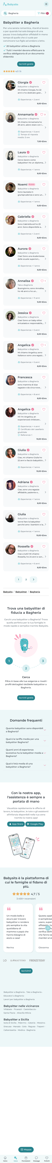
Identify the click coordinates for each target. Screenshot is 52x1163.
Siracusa (7, 1026)
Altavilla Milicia (24, 1013)
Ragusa (31, 1026)
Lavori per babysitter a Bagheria (19, 999)
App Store (17, 824)
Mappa (27, 1149)
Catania (31, 1023)
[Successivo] (33, 579)
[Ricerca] (5, 13)
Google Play (36, 824)
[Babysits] (10, 4)
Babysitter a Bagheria (14, 992)
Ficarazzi (18, 1009)
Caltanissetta (10, 1030)
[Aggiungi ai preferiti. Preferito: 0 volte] (44, 82)
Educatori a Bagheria (14, 996)
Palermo (22, 1023)
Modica (21, 1030)
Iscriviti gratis (26, 64)
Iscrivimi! (26, 971)
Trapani (40, 1026)
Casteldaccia (30, 1009)
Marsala (16, 1026)
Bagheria (31, 1030)
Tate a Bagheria (33, 992)
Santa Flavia (9, 1013)
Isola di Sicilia (10, 1023)
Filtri (44, 13)
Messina (41, 1023)
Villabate (8, 1009)
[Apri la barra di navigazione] (46, 4)
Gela (24, 1026)
